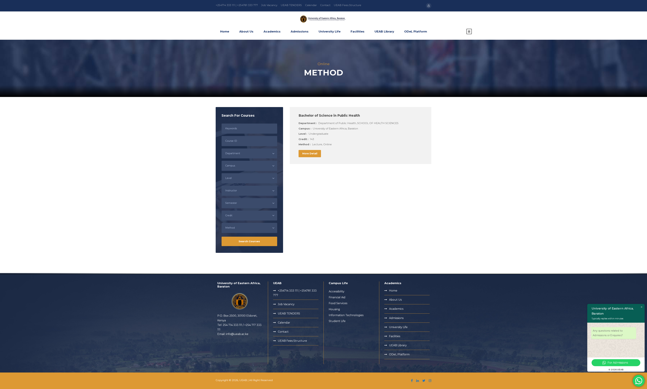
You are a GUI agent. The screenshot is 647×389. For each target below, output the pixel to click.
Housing (334, 309)
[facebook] (412, 380)
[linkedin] (417, 380)
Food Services (338, 303)
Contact (325, 5)
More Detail (309, 153)
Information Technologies (346, 315)
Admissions (300, 31)
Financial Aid (337, 297)
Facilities (357, 31)
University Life (330, 31)
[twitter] (423, 380)
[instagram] (430, 380)
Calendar (311, 5)
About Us (246, 31)
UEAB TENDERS (291, 5)
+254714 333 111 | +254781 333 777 (237, 5)
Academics (272, 31)
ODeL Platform (415, 31)
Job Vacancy (269, 5)
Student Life (337, 321)
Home (224, 31)
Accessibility (336, 291)
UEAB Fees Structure (347, 5)
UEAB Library (384, 31)
